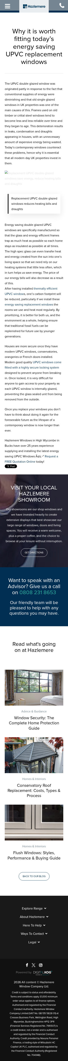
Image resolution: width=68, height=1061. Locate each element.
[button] (34, 552)
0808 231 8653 (37, 592)
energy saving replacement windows (29, 304)
